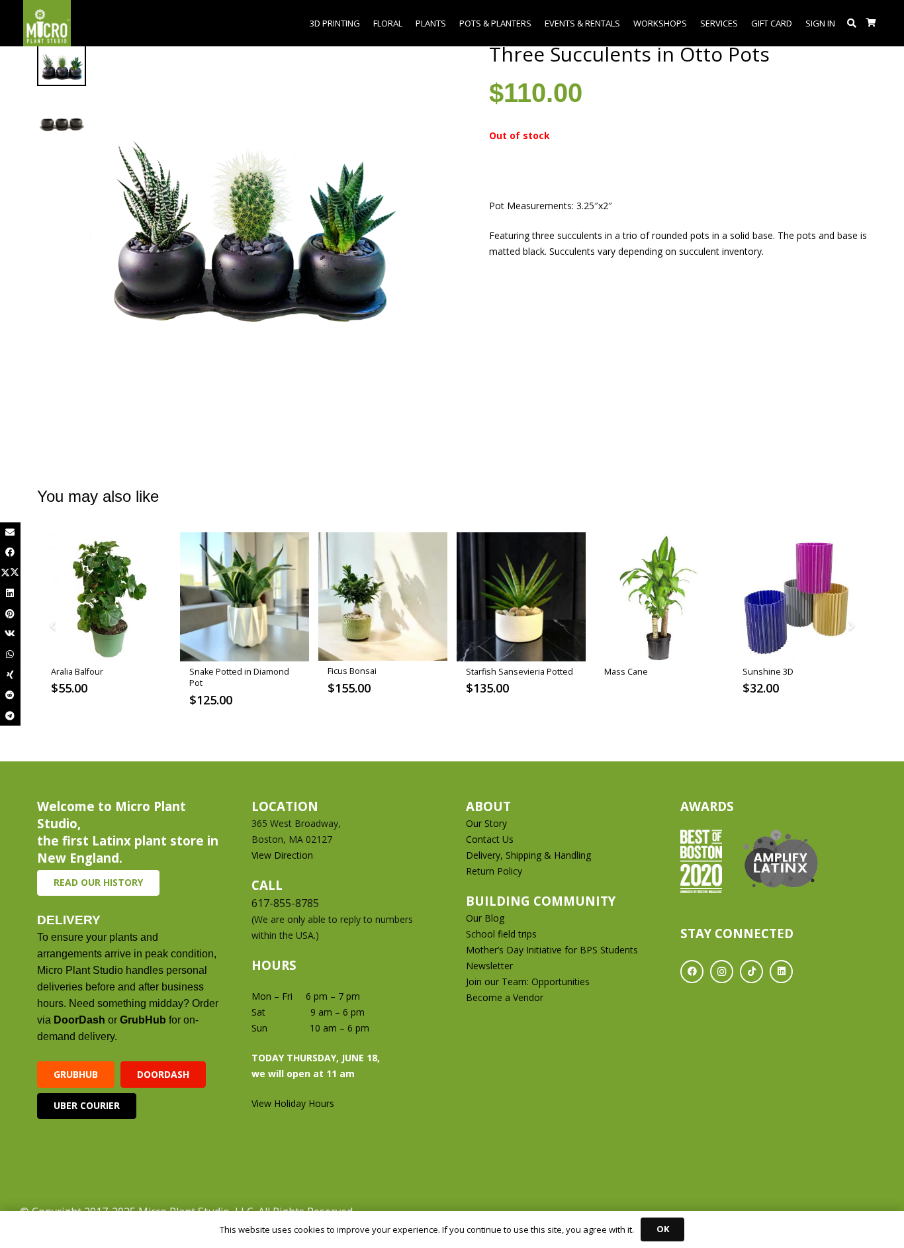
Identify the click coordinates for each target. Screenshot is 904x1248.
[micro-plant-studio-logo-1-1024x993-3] (47, 23)
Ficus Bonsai (352, 671)
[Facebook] (691, 971)
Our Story (486, 823)
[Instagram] (721, 971)
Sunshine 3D (768, 671)
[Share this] (10, 552)
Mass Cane (626, 671)
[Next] (851, 626)
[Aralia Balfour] (106, 596)
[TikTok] (751, 971)
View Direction (282, 855)
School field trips (501, 934)
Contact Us (490, 839)
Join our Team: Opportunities (528, 981)
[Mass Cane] (659, 596)
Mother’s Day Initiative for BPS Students (552, 949)
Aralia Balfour (77, 671)
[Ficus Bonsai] (382, 596)
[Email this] (10, 532)
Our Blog (485, 918)
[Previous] (53, 626)
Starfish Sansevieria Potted (519, 671)
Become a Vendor (504, 997)
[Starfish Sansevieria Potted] (521, 596)
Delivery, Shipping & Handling (530, 855)
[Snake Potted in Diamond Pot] (244, 596)
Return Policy (494, 871)
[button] (852, 23)
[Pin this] (10, 614)
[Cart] (871, 23)
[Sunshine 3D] (797, 596)
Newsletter (489, 965)
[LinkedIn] (781, 971)
